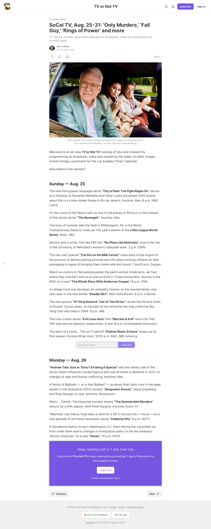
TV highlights (57, 19)
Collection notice (135, 507)
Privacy (113, 507)
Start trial (105, 470)
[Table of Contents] (3, 265)
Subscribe (185, 6)
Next (152, 493)
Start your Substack (97, 514)
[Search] (166, 6)
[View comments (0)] (60, 57)
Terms (121, 507)
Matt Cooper (63, 47)
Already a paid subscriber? (105, 478)
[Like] (52, 57)
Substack (90, 522)
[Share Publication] (173, 6)
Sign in (201, 6)
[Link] (44, 183)
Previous (61, 493)
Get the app (120, 514)
